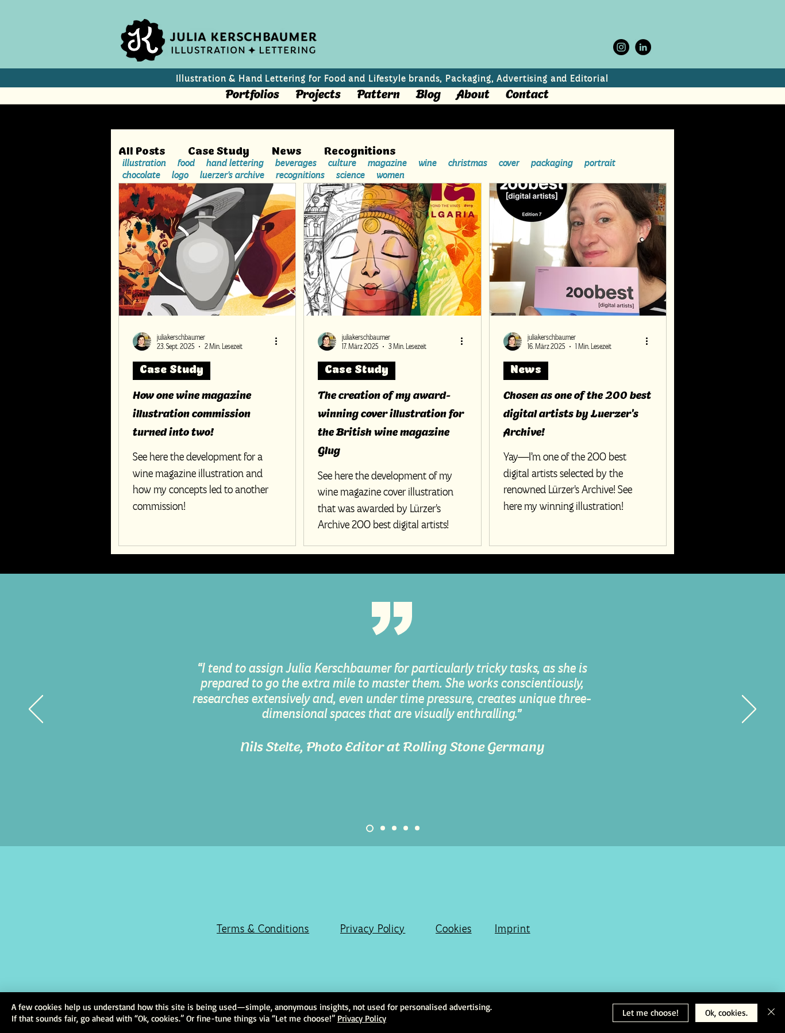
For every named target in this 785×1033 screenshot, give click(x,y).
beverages (296, 162)
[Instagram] (621, 47)
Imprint (512, 928)
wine (427, 162)
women (390, 175)
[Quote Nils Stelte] (370, 828)
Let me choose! (650, 1012)
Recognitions (359, 152)
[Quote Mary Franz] (417, 828)
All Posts (141, 152)
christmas (467, 162)
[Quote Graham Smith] (405, 828)
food (186, 162)
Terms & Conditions (263, 928)
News (286, 152)
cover (509, 162)
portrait (599, 162)
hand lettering (235, 162)
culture (342, 162)
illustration (144, 162)
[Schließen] (771, 1012)
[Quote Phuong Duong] (382, 828)
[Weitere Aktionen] (280, 341)
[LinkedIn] (643, 47)
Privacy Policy (372, 928)
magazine (387, 162)
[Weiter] (749, 710)
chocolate (141, 175)
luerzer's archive (232, 175)
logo (180, 175)
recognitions (300, 175)
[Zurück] (36, 710)
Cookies (454, 928)
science (350, 175)
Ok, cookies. (726, 1012)
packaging (552, 162)
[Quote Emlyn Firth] (394, 828)
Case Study (218, 152)
